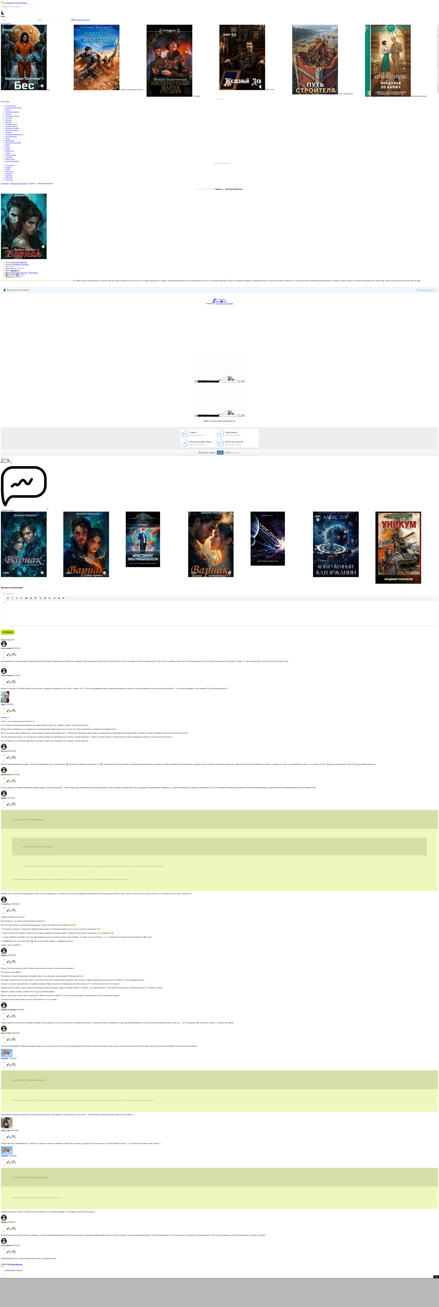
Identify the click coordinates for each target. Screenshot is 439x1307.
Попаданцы (33, 273)
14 (11, 462)
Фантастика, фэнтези (19, 183)
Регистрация (6, 24)
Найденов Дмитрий (19, 262)
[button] (8, 598)
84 (5, 462)
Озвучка (222, 299)
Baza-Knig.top (16, 1264)
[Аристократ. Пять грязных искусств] (143, 566)
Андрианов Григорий (20, 264)
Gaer (3, 704)
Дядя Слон (5, 1130)
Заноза (3, 798)
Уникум (4, 955)
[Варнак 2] (24, 576)
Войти (74, 20)
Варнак (14, 271)
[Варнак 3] (86, 576)
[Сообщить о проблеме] (215, 299)
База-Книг (5, 183)
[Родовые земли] (268, 565)
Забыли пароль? (83, 20)
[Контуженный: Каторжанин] (336, 576)
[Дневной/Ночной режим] (3, 14)
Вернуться (5, 459)
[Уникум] (398, 583)
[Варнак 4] (211, 576)
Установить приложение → (426, 290)
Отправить (8, 632)
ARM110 (4, 1058)
